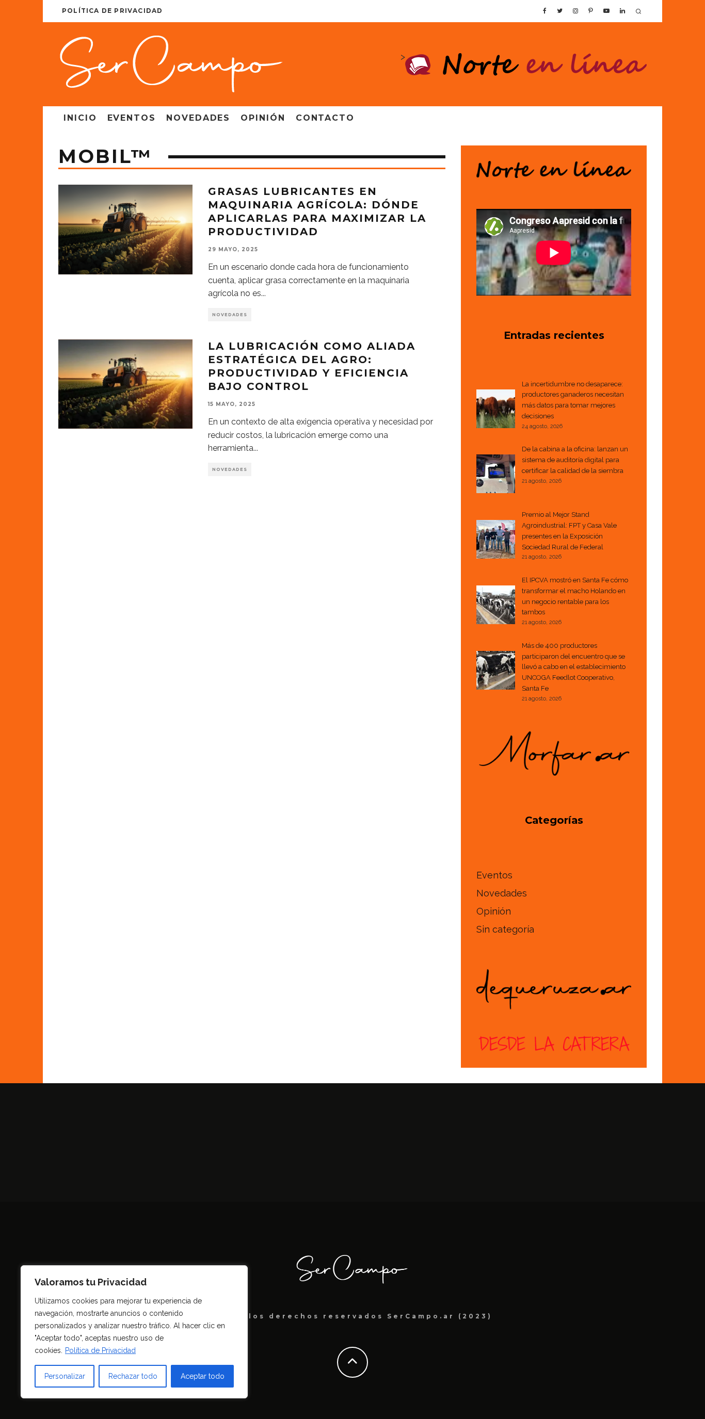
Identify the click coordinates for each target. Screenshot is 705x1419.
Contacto (325, 118)
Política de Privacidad (100, 1350)
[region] (134, 1331)
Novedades (198, 118)
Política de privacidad (112, 10)
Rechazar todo (132, 1376)
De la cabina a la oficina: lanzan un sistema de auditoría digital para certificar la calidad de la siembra (575, 460)
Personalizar (64, 1376)
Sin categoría (505, 929)
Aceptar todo (203, 1376)
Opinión (263, 118)
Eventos (131, 118)
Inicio (80, 118)
